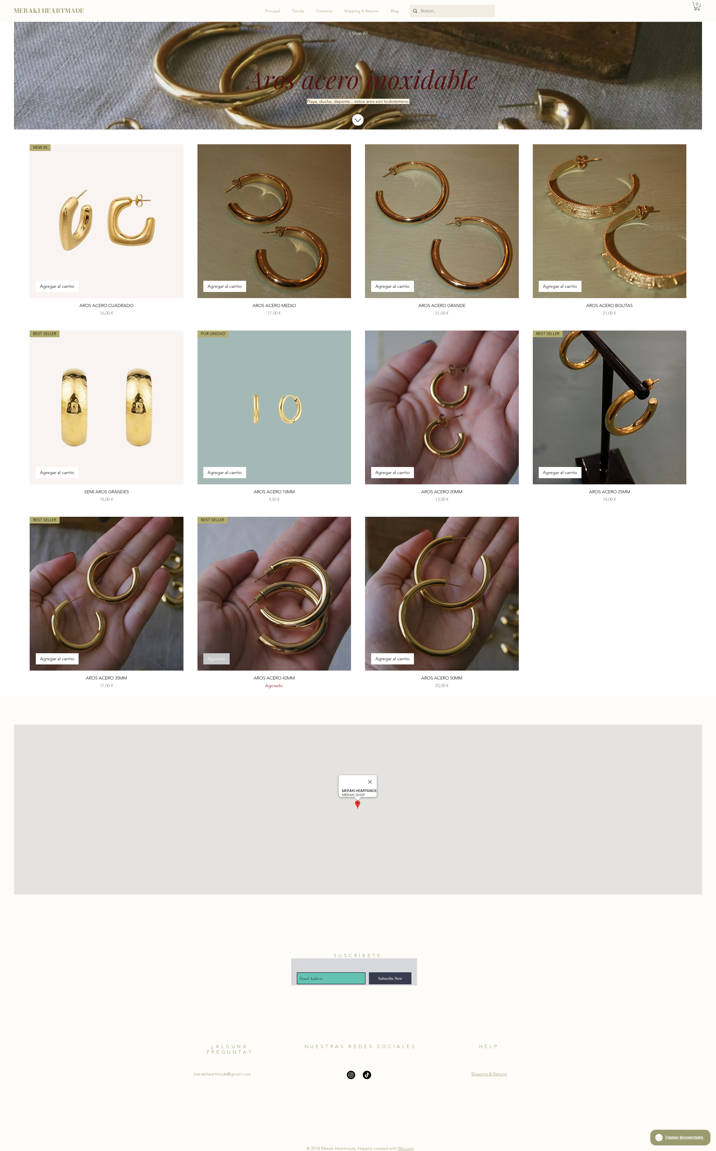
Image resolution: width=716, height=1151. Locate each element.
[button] (697, 6)
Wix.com (406, 1148)
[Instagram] (351, 1075)
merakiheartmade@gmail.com (222, 1074)
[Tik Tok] (367, 1075)
